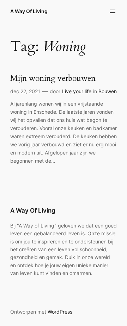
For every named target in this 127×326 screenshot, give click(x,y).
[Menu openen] (112, 11)
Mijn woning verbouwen (53, 78)
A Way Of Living (29, 11)
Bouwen (107, 91)
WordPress (60, 312)
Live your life (76, 91)
